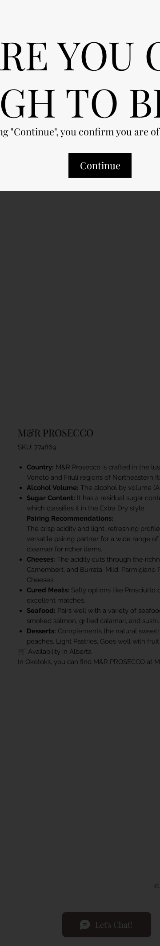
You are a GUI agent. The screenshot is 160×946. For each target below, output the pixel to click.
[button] (100, 173)
